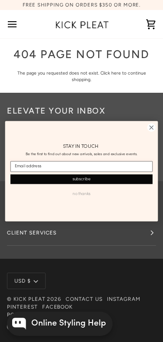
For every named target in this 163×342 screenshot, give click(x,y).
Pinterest (22, 307)
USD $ (22, 281)
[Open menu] (20, 24)
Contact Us (84, 299)
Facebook (57, 307)
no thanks (81, 193)
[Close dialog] (151, 127)
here (116, 73)
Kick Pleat (29, 299)
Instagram (123, 299)
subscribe (81, 179)
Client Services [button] (32, 233)
